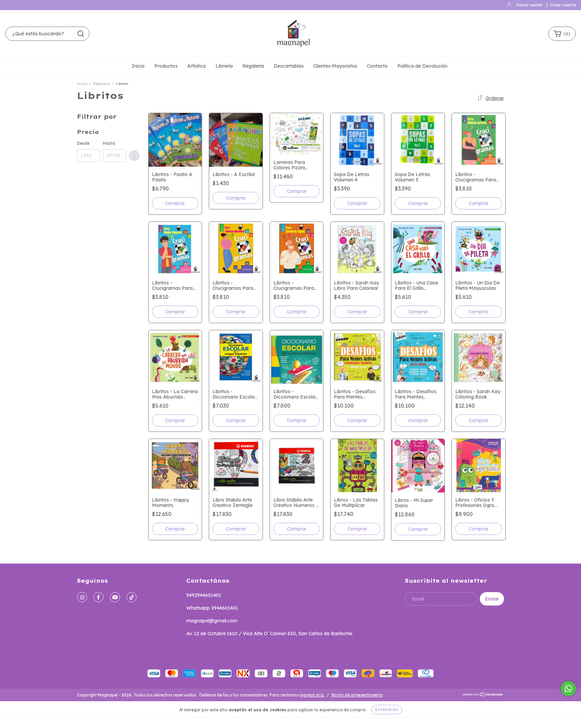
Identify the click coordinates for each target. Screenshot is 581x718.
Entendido (386, 709)
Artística (196, 66)
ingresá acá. (312, 694)
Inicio (138, 66)
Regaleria (101, 83)
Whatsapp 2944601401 (212, 608)
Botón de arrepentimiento (357, 694)
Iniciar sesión (529, 4)
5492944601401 (203, 595)
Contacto (377, 66)
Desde (83, 143)
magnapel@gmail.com (211, 621)
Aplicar (134, 155)
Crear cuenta (563, 4)
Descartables (289, 66)
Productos (166, 66)
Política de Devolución (422, 66)
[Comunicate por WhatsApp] (568, 688)
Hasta (109, 143)
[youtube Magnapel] (115, 597)
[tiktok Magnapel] (131, 597)
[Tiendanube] (483, 695)
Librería (224, 66)
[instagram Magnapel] (82, 597)
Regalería (253, 66)
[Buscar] (80, 34)
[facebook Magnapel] (98, 597)
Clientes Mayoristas (335, 66)
